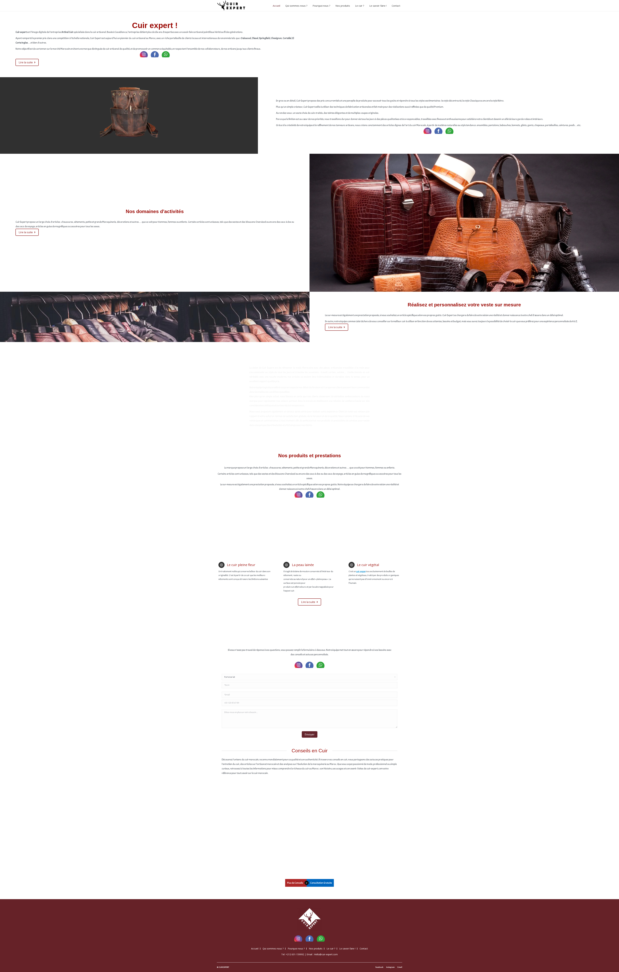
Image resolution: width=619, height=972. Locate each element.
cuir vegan (361, 571)
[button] (12, 111)
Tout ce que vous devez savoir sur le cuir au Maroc (374, 817)
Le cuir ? (331, 949)
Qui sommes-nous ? (273, 949)
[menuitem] (277, 5)
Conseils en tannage (231, 827)
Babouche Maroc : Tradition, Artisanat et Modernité (240, 817)
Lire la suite (227, 856)
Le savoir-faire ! (347, 949)
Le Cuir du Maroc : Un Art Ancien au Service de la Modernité (286, 817)
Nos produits (315, 949)
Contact (364, 949)
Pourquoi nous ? (296, 949)
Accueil (254, 949)
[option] (129, 111)
